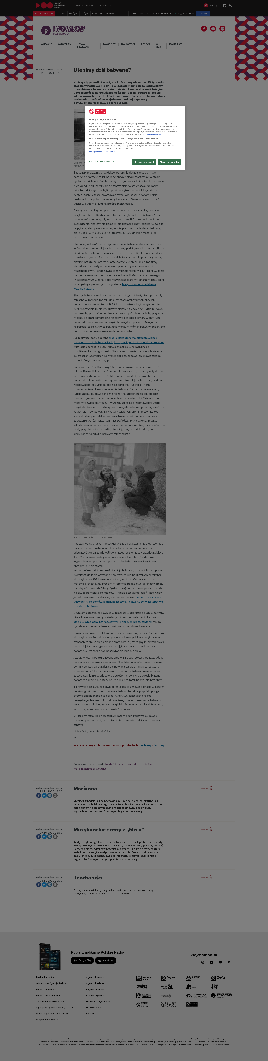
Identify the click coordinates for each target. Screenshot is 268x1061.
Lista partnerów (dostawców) (102, 151)
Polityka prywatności (152, 134)
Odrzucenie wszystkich (143, 161)
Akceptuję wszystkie (169, 161)
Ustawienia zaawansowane (101, 161)
